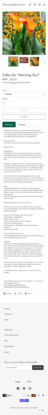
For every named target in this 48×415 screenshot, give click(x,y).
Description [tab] (9, 124)
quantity (4, 90)
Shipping (13, 82)
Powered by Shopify (32, 408)
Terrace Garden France (21, 408)
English (18, 381)
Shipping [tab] (22, 124)
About (6, 320)
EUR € (29, 381)
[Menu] (44, 4)
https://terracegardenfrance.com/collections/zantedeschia (23, 143)
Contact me (8, 314)
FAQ (5, 341)
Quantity (4, 99)
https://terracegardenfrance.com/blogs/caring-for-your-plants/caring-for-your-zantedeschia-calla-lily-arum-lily (23, 237)
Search (6, 352)
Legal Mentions (9, 346)
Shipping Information (11, 335)
